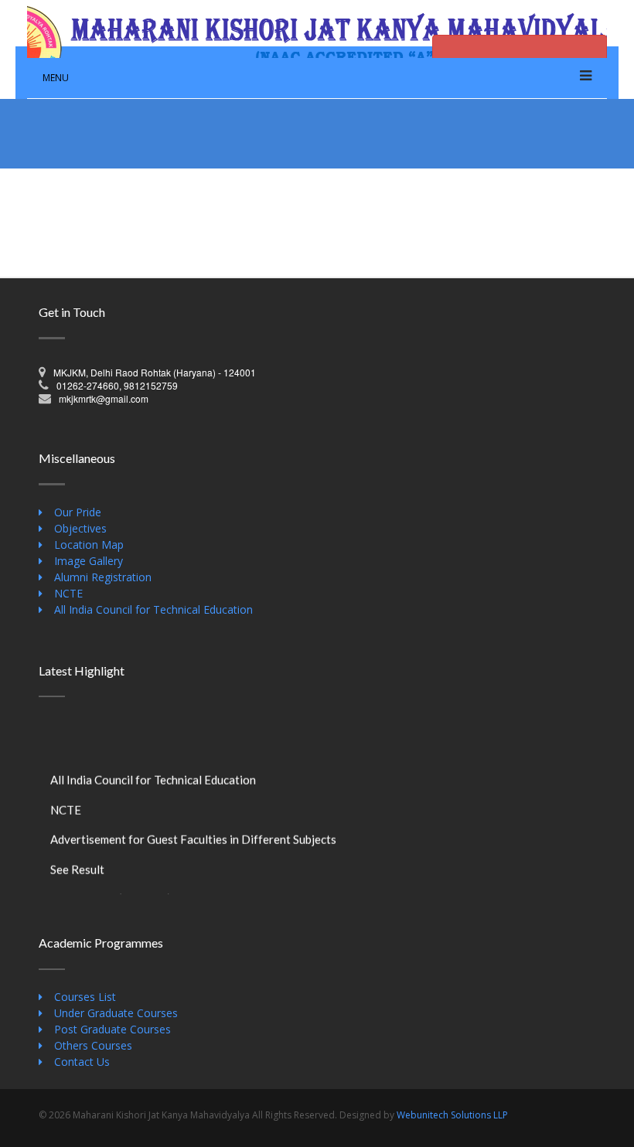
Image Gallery (88, 560)
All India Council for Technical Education (153, 609)
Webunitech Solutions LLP (452, 1114)
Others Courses (93, 1045)
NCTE (68, 593)
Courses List (85, 996)
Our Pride (77, 512)
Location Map (89, 544)
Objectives (80, 528)
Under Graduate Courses (116, 1013)
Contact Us (82, 1061)
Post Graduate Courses (112, 1029)
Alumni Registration (103, 577)
